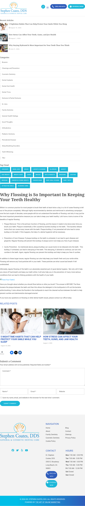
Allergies (53, 169)
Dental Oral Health (8, 86)
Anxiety (63, 169)
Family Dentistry (7, 110)
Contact (68, 431)
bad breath (6, 174)
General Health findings (10, 116)
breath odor (18, 174)
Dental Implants (7, 80)
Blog (67, 428)
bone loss (16, 169)
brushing (62, 174)
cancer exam (37, 180)
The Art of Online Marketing (47, 502)
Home (48, 428)
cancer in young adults (20, 180)
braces (38, 174)
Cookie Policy (51, 441)
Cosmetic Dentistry (8, 74)
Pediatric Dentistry (8, 134)
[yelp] (22, 450)
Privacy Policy (70, 438)
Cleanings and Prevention (10, 68)
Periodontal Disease (9, 140)
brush (26, 169)
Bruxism (5, 62)
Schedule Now (77, 6)
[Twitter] (16, 352)
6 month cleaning (39, 169)
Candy (29, 174)
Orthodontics (6, 128)
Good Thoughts (7, 122)
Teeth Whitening (7, 152)
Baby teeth (67, 180)
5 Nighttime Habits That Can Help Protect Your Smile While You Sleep (38, 24)
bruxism (4, 180)
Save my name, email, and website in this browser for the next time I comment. (31, 398)
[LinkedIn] (20, 352)
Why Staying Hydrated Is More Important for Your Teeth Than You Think (39, 45)
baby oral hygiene (52, 180)
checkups (5, 169)
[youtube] (26, 450)
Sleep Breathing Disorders (11, 146)
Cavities (73, 174)
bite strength (50, 174)
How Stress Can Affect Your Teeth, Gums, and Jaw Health (32, 34)
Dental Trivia (6, 92)
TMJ (3, 158)
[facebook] (13, 450)
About (48, 431)
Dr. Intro (4, 104)
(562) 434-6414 (60, 6)
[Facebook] (11, 352)
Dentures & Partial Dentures (11, 98)
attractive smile (8, 186)
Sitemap (68, 434)
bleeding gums (23, 186)
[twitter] (17, 450)
